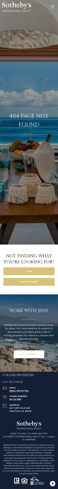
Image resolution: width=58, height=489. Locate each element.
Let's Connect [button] (29, 354)
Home (29, 271)
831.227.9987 (15, 399)
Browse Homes (29, 281)
